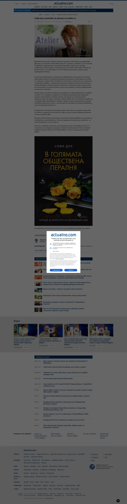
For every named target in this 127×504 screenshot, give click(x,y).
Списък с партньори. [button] (60, 258)
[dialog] (63, 252)
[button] (63, 251)
